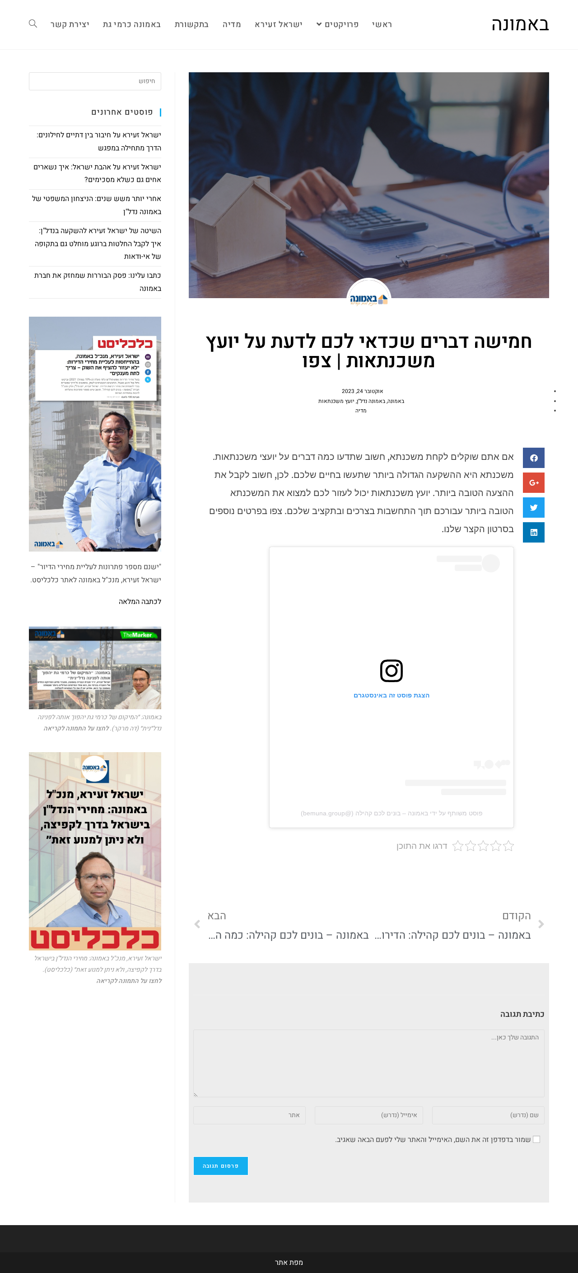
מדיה (361, 411)
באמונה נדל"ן (371, 401)
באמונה (520, 24)
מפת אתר (289, 1262)
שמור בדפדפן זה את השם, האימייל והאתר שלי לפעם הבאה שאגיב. (433, 1139)
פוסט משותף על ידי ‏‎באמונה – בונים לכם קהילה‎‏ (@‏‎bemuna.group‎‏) (392, 813)
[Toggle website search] (33, 24)
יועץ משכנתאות (336, 401)
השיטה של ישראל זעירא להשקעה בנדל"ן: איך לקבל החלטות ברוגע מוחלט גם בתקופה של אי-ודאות (98, 243)
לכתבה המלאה (140, 601)
